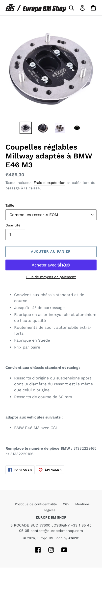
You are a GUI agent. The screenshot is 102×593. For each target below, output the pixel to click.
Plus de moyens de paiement (51, 277)
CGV (66, 504)
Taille (9, 205)
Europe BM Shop (49, 538)
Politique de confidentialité (36, 504)
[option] (25, 127)
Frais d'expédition (49, 182)
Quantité (12, 225)
